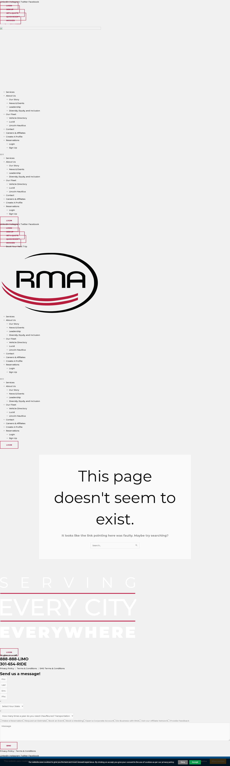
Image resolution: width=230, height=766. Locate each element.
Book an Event (56, 720)
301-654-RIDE (13, 664)
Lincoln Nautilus (17, 125)
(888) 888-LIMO (8, 24)
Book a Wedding (74, 720)
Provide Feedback (179, 720)
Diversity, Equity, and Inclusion (24, 110)
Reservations (12, 140)
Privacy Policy (7, 668)
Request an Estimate (35, 720)
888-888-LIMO (14, 659)
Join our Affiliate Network (154, 720)
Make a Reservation (12, 720)
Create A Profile (14, 136)
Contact (10, 129)
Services (10, 92)
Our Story (14, 99)
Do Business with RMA (127, 720)
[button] (115, 154)
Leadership (15, 107)
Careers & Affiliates (15, 133)
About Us (11, 95)
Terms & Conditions (27, 668)
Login (12, 144)
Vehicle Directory (18, 118)
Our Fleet (11, 114)
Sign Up (13, 147)
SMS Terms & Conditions (52, 668)
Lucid (12, 121)
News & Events (16, 103)
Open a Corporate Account (100, 720)
